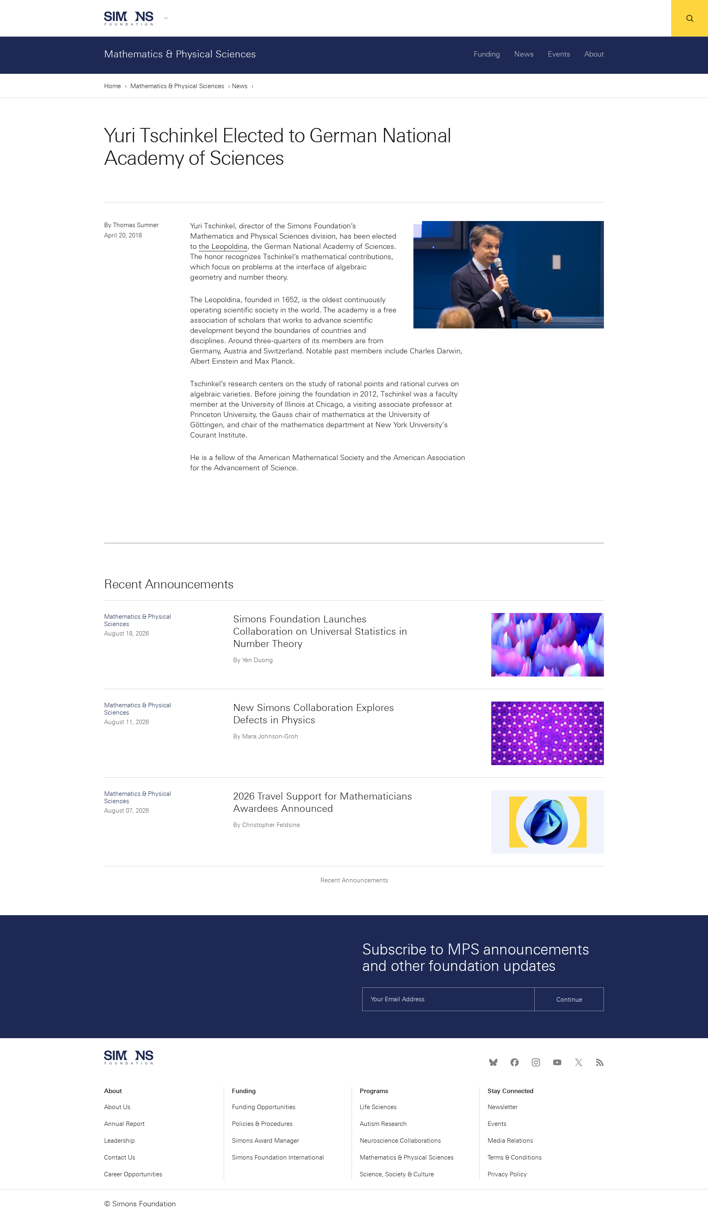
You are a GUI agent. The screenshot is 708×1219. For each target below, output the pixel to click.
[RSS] (600, 1062)
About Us (117, 1107)
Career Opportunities (133, 1174)
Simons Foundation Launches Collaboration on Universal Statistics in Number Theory (320, 631)
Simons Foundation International (278, 1157)
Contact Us (119, 1157)
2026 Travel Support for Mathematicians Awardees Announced (322, 802)
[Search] (689, 18)
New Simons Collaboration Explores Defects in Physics (313, 714)
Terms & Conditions (515, 1157)
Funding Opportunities (263, 1107)
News (524, 54)
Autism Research (383, 1124)
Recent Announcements (354, 880)
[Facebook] (515, 1062)
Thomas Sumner (136, 225)
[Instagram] (536, 1062)
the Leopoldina (223, 246)
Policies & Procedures (262, 1124)
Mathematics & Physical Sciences (180, 54)
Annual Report (124, 1124)
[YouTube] (557, 1062)
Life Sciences (378, 1107)
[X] (578, 1062)
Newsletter (502, 1107)
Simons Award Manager (265, 1140)
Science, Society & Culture (397, 1174)
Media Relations (510, 1140)
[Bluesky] (493, 1062)
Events (559, 54)
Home (112, 86)
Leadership (119, 1140)
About (594, 54)
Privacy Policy (507, 1174)
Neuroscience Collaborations (400, 1140)
